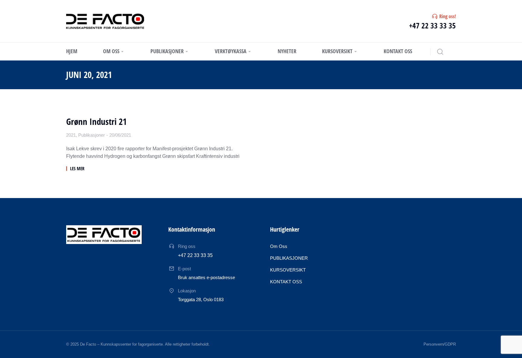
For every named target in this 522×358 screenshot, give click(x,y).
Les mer (77, 168)
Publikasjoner (91, 135)
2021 (71, 135)
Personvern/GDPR (440, 344)
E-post (184, 268)
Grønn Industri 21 (96, 121)
